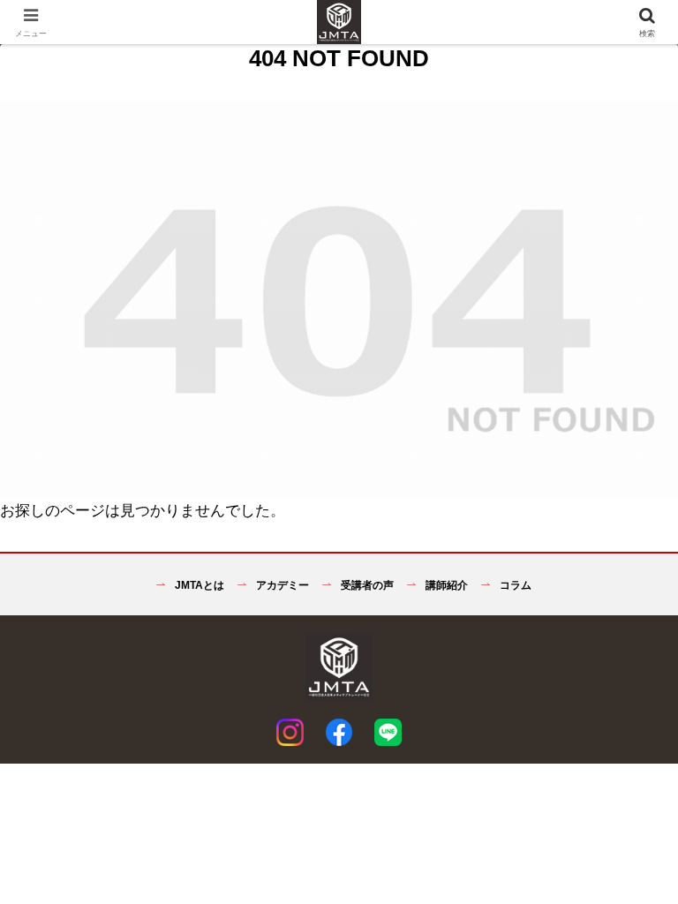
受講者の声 (366, 585)
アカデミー (281, 585)
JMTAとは (198, 585)
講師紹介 (445, 585)
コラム (514, 585)
